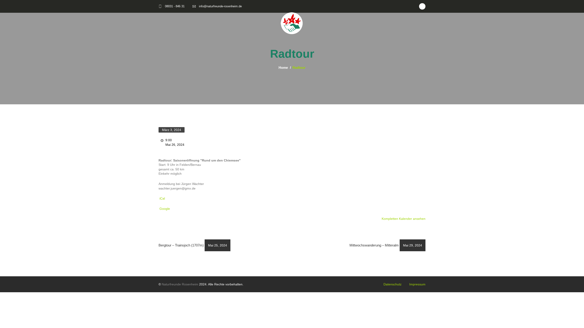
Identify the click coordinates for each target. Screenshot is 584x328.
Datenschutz (392, 284)
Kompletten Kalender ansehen (403, 218)
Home (283, 67)
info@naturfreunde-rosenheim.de (220, 6)
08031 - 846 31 (175, 6)
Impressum (417, 284)
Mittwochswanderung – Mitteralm (385, 245)
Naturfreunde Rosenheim (180, 284)
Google (164, 208)
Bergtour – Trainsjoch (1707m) (193, 245)
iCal (162, 198)
